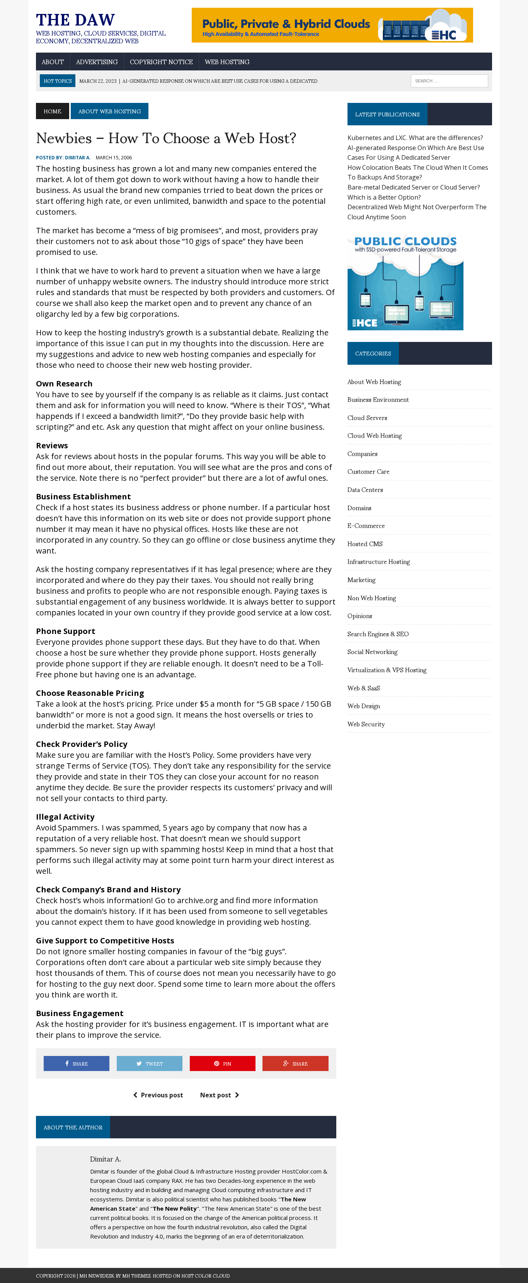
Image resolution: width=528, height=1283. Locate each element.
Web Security (366, 723)
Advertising (97, 61)
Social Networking (372, 651)
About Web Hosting (374, 381)
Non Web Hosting (371, 597)
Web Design (363, 705)
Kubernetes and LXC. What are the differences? (415, 137)
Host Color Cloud (205, 1275)
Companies (362, 453)
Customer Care (368, 471)
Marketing (361, 579)
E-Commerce (366, 525)
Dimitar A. (78, 157)
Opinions (359, 615)
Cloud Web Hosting (374, 435)
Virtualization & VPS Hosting (386, 669)
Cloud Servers (367, 417)
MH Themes (136, 1275)
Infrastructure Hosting (378, 561)
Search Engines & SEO (378, 633)
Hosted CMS (365, 543)
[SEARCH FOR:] (449, 79)
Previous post (162, 1095)
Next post (215, 1095)
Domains (359, 507)
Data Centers (365, 489)
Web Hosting (227, 61)
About (53, 61)
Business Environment (378, 399)
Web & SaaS (363, 687)
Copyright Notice (161, 61)
